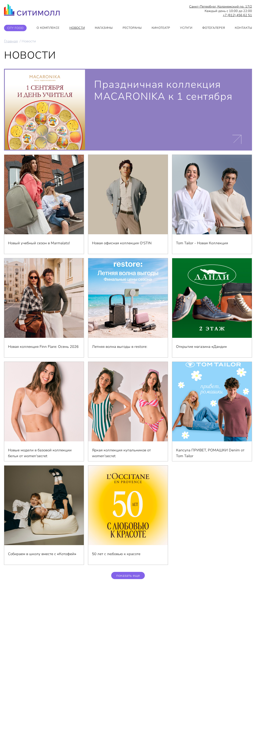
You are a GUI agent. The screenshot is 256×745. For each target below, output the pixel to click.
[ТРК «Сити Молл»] (32, 11)
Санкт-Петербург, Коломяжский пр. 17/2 (220, 7)
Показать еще (128, 575)
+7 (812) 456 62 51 (237, 15)
